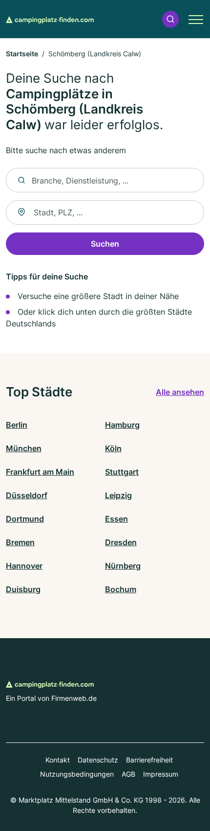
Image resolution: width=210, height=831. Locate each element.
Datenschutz (98, 760)
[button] (170, 19)
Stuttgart (122, 472)
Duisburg (23, 589)
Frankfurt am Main (40, 472)
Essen (116, 519)
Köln (113, 448)
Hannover (24, 566)
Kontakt (57, 760)
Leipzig (118, 495)
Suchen (105, 244)
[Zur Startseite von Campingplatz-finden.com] (50, 19)
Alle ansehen (180, 392)
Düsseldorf (26, 495)
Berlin (16, 425)
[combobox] (105, 212)
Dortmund (25, 519)
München (24, 448)
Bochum (120, 589)
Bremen (20, 542)
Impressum (160, 774)
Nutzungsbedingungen (77, 774)
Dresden (121, 542)
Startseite (22, 53)
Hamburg (122, 425)
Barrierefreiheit (149, 760)
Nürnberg (123, 566)
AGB (128, 774)
